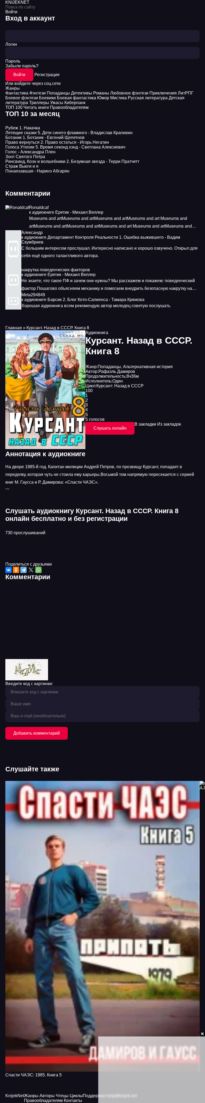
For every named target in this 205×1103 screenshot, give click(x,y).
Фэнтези (37, 93)
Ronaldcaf (39, 207)
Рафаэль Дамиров (116, 371)
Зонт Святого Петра (25, 156)
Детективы (81, 93)
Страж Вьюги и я (21, 166)
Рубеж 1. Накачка (22, 128)
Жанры (12, 88)
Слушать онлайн (110, 428)
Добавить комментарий (36, 733)
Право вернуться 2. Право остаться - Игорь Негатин (57, 142)
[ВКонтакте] (8, 570)
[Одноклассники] (16, 570)
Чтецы (62, 1095)
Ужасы (56, 102)
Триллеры (39, 102)
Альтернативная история (148, 366)
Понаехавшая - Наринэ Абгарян (37, 171)
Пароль (12, 61)
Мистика (118, 98)
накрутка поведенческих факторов (55, 269)
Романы (101, 93)
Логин (11, 44)
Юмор (103, 98)
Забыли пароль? (21, 66)
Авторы (47, 1095)
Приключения (163, 93)
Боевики (47, 98)
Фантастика (16, 93)
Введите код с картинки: (29, 683)
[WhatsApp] (38, 570)
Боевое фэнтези (21, 98)
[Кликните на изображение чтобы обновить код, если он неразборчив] (26, 679)
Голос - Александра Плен (30, 152)
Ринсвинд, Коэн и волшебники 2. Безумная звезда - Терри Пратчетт (72, 161)
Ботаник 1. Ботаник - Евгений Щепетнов (45, 137)
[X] (31, 570)
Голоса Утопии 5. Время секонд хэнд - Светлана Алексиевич (65, 147)
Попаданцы (58, 93)
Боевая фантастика (76, 98)
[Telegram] (23, 570)
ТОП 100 (13, 107)
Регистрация (47, 74)
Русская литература (148, 98)
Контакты (73, 1100)
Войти (19, 74)
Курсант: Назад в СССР (120, 386)
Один (117, 381)
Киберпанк (74, 102)
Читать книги (36, 107)
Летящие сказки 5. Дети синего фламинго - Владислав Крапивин (69, 132)
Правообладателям (69, 107)
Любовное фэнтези (129, 93)
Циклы (76, 1095)
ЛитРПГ (186, 93)
